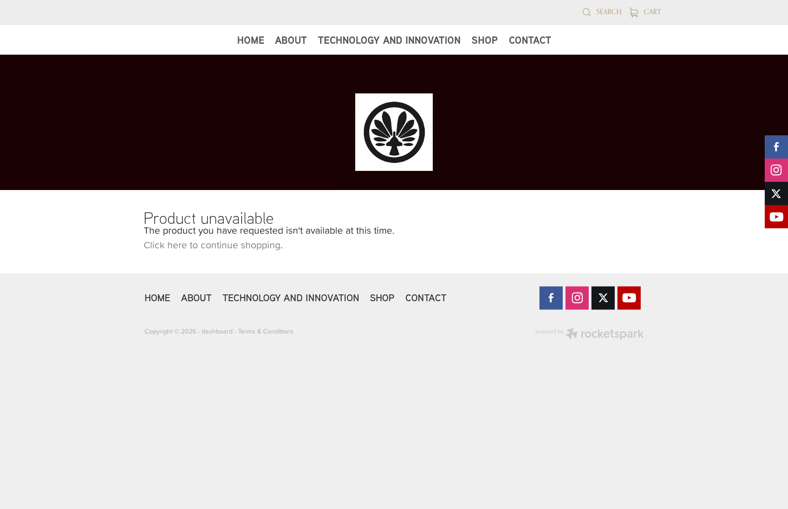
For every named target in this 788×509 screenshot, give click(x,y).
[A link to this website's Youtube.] (776, 216)
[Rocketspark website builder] (589, 335)
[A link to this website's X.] (776, 193)
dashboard (217, 331)
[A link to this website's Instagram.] (776, 170)
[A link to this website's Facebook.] (776, 147)
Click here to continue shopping (212, 245)
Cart (651, 11)
